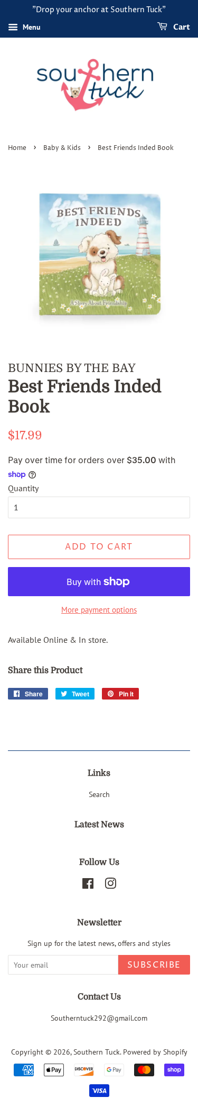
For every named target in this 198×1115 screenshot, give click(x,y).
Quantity (23, 488)
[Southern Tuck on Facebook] (88, 885)
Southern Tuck (96, 1052)
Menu (31, 27)
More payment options (99, 610)
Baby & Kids (62, 148)
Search (99, 794)
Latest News (99, 824)
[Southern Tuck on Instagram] (110, 885)
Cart (181, 27)
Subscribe (154, 965)
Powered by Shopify (155, 1052)
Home (17, 148)
